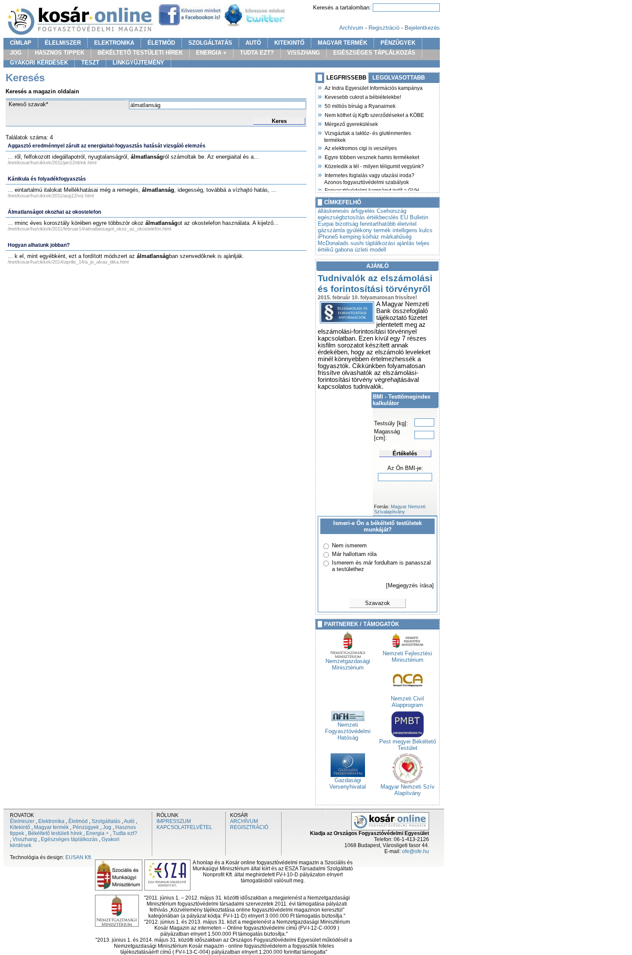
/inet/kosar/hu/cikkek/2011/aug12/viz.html (51, 195)
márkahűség (396, 236)
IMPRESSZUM (173, 821)
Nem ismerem (349, 545)
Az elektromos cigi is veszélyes (360, 147)
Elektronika (51, 821)
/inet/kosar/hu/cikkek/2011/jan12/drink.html (52, 162)
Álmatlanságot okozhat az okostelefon (54, 212)
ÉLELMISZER (63, 43)
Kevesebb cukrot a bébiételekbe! (362, 96)
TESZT (90, 62)
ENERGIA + (211, 52)
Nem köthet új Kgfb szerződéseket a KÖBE (374, 114)
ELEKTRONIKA (114, 43)
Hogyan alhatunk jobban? (39, 245)
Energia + (97, 833)
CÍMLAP (20, 43)
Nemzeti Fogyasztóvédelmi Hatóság (348, 731)
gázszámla (331, 230)
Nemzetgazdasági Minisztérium (347, 664)
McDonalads (333, 243)
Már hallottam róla (354, 554)
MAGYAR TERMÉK (342, 43)
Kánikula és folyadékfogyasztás (47, 179)
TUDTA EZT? (257, 52)
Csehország (391, 211)
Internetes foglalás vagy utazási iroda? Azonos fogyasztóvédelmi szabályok (369, 177)
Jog (107, 827)
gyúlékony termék (369, 230)
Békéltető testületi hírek (55, 833)
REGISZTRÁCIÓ (249, 827)
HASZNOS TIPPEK (59, 52)
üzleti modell (370, 249)
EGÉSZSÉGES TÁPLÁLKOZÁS (374, 52)
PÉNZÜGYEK (397, 43)
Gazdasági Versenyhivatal (347, 783)
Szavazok (377, 603)
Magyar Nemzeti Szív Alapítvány (407, 789)
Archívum (351, 28)
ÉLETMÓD (161, 43)
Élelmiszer (22, 821)
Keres (279, 121)
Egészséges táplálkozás (69, 839)
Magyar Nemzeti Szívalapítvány (399, 509)
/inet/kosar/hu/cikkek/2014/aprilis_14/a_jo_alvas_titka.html (68, 261)
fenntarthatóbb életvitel (388, 224)
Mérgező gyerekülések (351, 123)
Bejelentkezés (422, 28)
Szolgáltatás (106, 821)
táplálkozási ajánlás (389, 243)
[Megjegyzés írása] (410, 585)
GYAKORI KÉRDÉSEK (39, 62)
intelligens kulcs (413, 230)
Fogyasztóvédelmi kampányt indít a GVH (371, 189)
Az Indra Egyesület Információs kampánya (373, 87)
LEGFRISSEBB (346, 77)
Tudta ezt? (125, 833)
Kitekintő (20, 827)
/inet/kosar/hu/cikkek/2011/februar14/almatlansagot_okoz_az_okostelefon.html (89, 228)
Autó (129, 821)
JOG (15, 52)
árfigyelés (363, 211)
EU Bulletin (414, 217)
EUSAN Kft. (78, 857)
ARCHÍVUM (244, 821)
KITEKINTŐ (289, 43)
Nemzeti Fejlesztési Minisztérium (407, 656)
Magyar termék (51, 827)
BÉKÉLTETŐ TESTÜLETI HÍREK (140, 52)
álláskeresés (333, 211)
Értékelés (405, 453)
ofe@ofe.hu (415, 851)
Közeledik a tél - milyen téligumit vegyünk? (374, 165)
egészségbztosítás (341, 217)
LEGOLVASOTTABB (398, 77)
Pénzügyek (86, 827)
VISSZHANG (303, 52)
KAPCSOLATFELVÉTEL (184, 827)
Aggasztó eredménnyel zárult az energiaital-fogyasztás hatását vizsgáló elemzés (107, 146)
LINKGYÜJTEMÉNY (138, 62)
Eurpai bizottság (338, 224)
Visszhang (24, 839)
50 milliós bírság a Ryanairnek (360, 105)
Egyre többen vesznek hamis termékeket (371, 156)
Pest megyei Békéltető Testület (407, 744)
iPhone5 (328, 236)
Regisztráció (383, 28)
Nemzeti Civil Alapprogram (407, 701)
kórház (370, 236)
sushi (357, 243)
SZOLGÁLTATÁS (210, 43)
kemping (350, 236)
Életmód (78, 821)
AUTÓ (253, 43)
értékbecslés (383, 217)
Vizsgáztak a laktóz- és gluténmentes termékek (367, 135)
